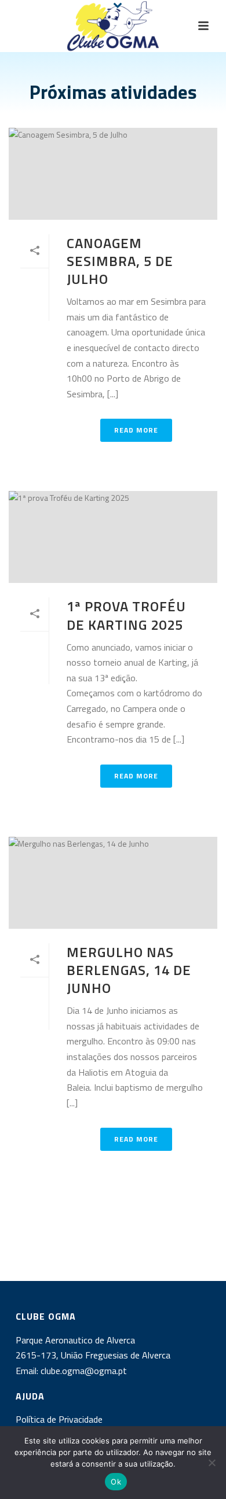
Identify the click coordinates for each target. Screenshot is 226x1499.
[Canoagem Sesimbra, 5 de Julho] (113, 174)
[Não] (211, 1462)
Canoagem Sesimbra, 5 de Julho (120, 260)
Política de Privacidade (59, 1419)
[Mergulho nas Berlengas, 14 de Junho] (113, 883)
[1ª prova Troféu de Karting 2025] (113, 537)
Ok (116, 1481)
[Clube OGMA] (113, 26)
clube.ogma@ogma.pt (85, 1371)
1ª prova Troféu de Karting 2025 (126, 615)
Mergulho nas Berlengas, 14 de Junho (129, 970)
